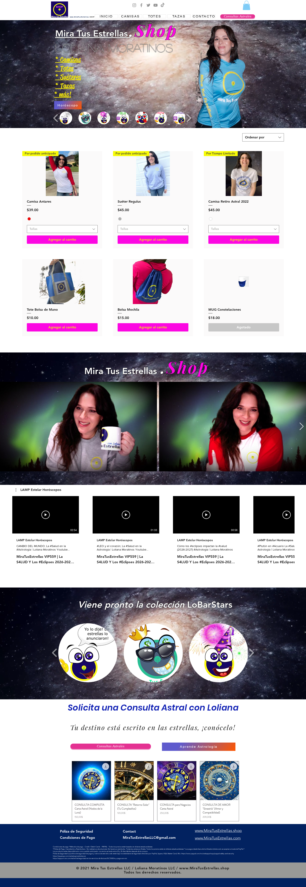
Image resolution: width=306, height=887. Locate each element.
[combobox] (263, 137)
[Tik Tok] (162, 5)
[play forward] (188, 118)
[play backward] (56, 118)
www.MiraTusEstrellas (79, 17)
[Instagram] (134, 5)
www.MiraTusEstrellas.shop (204, 868)
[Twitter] (148, 5)
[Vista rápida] (62, 281)
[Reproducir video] (45, 515)
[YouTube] (155, 5)
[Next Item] (301, 427)
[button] (246, 5)
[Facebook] (141, 5)
